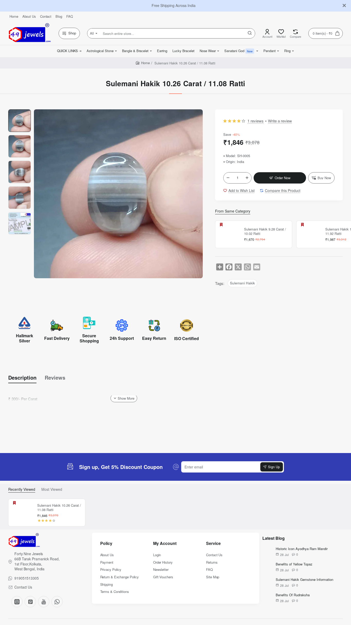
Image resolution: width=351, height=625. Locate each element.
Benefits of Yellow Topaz (294, 564)
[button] (280, 178)
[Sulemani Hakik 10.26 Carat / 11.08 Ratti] (22, 512)
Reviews (55, 377)
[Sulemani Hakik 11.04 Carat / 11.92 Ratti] (310, 234)
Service (213, 543)
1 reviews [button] (255, 120)
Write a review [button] (280, 120)
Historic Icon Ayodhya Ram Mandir (302, 549)
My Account (165, 543)
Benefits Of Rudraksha (293, 595)
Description (22, 377)
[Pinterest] (30, 601)
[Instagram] (17, 601)
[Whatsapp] (57, 601)
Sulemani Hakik (242, 283)
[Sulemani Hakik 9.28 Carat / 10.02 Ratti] (229, 234)
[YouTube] (43, 601)
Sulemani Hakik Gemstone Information (304, 580)
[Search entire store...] (250, 33)
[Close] (344, 5)
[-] (228, 177)
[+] (247, 177)
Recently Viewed (21, 489)
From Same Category (232, 211)
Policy (106, 543)
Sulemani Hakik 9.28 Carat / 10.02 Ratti (265, 231)
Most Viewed (51, 489)
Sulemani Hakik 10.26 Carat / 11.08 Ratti (59, 507)
